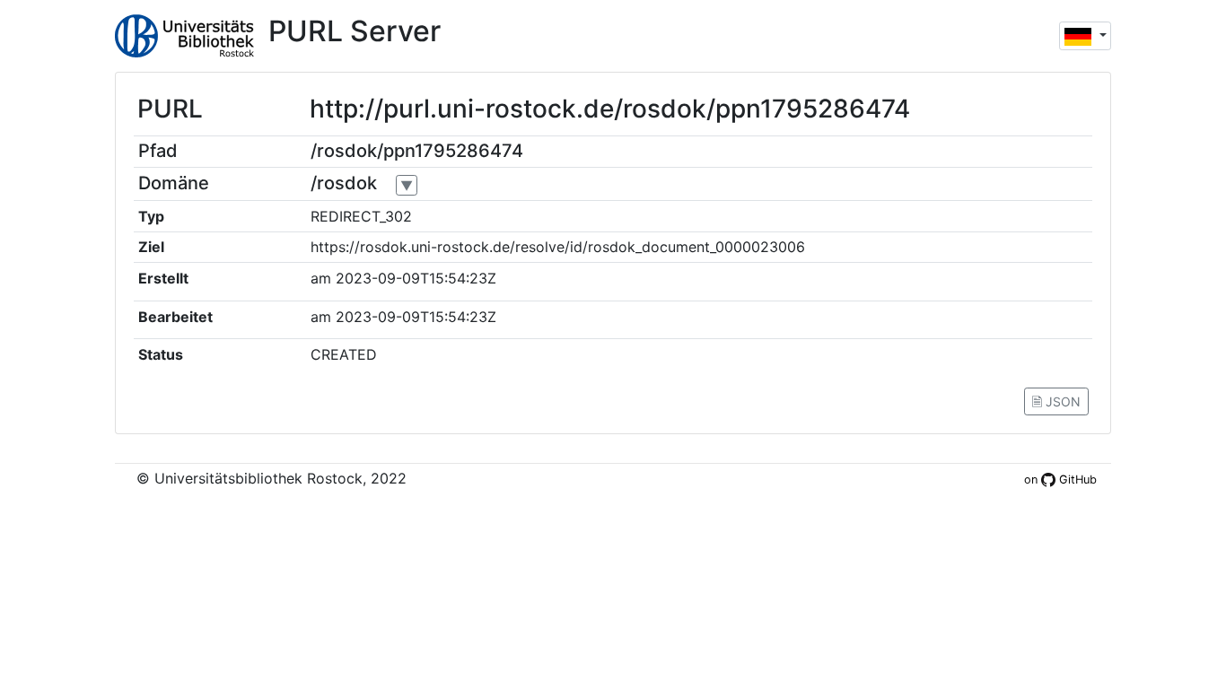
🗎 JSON (1056, 401)
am (321, 278)
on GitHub (1060, 479)
